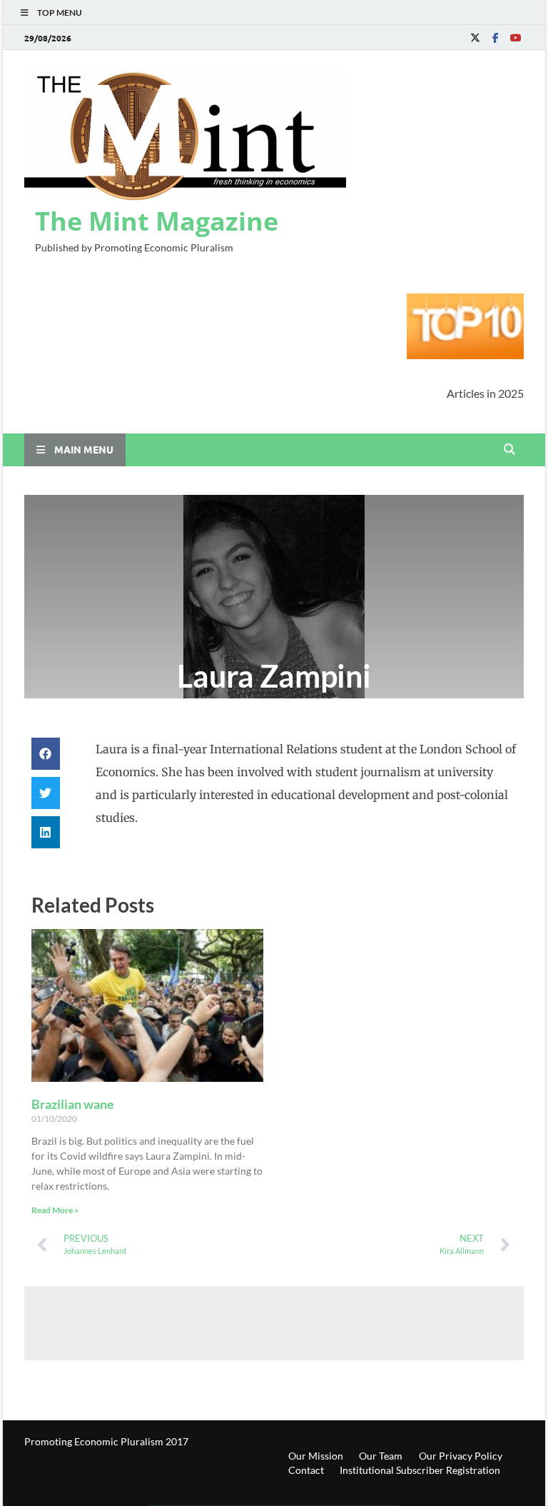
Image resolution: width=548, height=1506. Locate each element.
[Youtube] (515, 37)
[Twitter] (475, 37)
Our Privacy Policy (460, 1456)
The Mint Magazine (156, 221)
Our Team (380, 1456)
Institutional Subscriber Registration (420, 1470)
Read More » (54, 1210)
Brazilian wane (72, 1104)
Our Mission (315, 1456)
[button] (45, 754)
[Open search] (509, 449)
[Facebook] (495, 37)
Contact (306, 1470)
